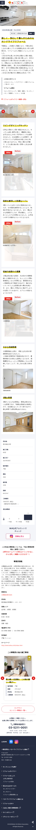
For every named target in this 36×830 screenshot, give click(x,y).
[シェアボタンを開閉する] (33, 822)
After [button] (8, 153)
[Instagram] (16, 742)
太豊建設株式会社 (6, 595)
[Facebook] (11, 742)
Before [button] (17, 151)
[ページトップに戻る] (33, 826)
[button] (3, 111)
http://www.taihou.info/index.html (11, 645)
